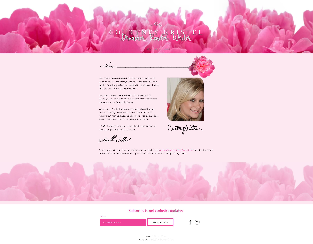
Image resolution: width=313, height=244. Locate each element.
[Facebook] (190, 222)
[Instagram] (197, 222)
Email (102, 217)
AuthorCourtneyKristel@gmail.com (176, 150)
